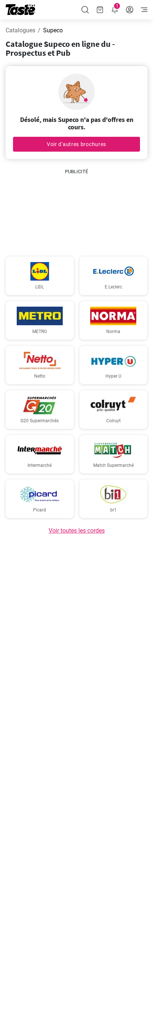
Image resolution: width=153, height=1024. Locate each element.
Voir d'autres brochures (76, 144)
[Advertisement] (76, 212)
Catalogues (20, 30)
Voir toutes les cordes (77, 530)
